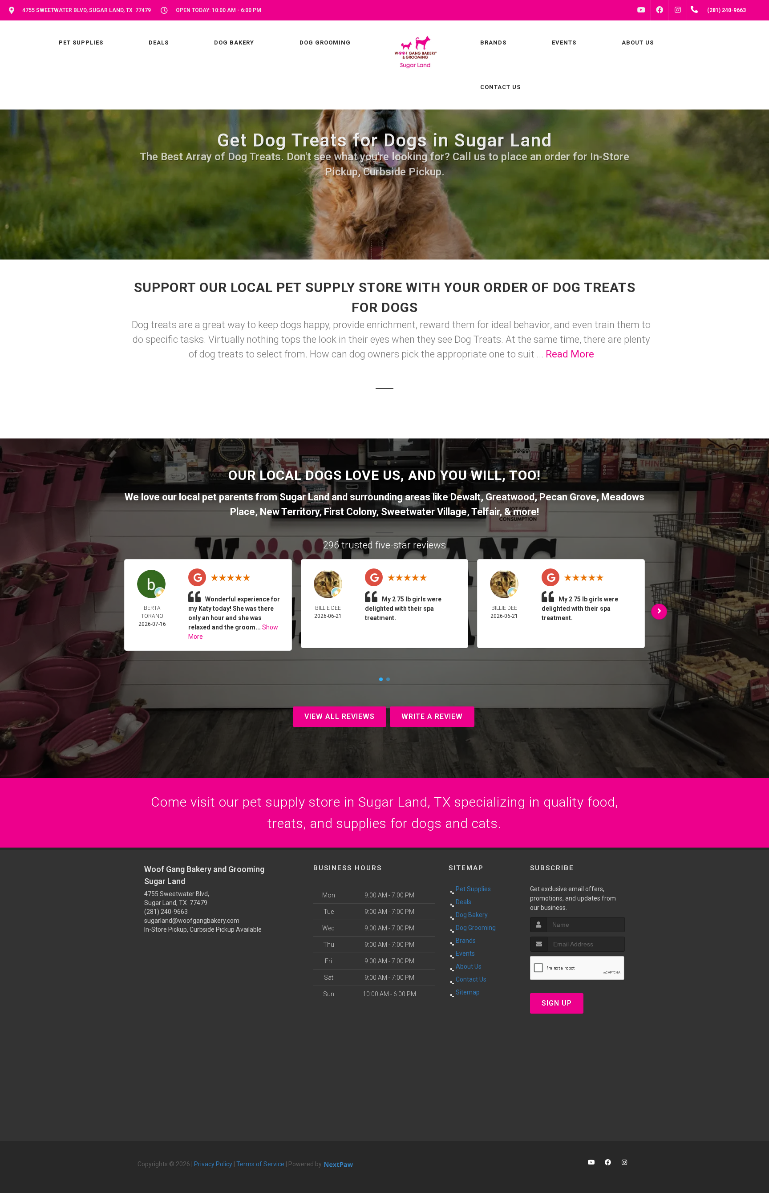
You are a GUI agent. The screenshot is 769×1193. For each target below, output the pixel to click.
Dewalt (465, 497)
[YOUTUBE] (641, 10)
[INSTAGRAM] (678, 10)
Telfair (485, 511)
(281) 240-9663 (166, 911)
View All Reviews (339, 716)
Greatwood (510, 497)
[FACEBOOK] (659, 10)
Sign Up (557, 1003)
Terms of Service (260, 1164)
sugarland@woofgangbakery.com (191, 920)
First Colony (350, 511)
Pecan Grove (567, 497)
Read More (570, 354)
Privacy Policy (213, 1164)
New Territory (289, 511)
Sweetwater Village (424, 511)
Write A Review (432, 716)
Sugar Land (304, 497)
